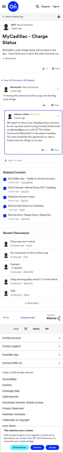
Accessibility (9, 379)
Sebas (26, 294)
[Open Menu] (59, 17)
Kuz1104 (25, 191)
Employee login (28, 317)
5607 (13, 25)
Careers (7, 385)
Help (12, 290)
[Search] (37, 6)
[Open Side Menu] (4, 6)
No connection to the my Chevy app (29, 252)
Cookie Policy (25, 438)
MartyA (24, 200)
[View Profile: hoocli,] (6, 244)
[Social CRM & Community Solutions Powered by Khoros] (53, 317)
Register (46, 6)
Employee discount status (21, 196)
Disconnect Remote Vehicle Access (22, 402)
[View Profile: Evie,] (6, 255)
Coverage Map (10, 390)
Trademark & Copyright (15, 420)
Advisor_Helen (21, 114)
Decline (37, 447)
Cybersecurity (10, 396)
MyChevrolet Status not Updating (25, 205)
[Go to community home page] (13, 6)
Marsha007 (16, 87)
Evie (26, 257)
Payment (15, 264)
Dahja (22, 209)
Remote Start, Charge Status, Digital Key (29, 214)
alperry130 (28, 272)
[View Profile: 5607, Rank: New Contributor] (6, 26)
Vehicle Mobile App (14, 16)
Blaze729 (28, 283)
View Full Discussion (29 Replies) (19, 80)
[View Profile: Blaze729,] (6, 282)
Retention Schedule (13, 414)
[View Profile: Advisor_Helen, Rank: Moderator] (10, 116)
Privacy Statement (13, 408)
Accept (52, 447)
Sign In (56, 6)
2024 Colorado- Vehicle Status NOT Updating (32, 187)
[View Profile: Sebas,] (6, 293)
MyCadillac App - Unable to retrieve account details (31, 178)
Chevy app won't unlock (22, 241)
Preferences (19, 447)
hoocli (29, 245)
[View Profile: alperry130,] (6, 267)
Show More (10, 58)
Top (7, 318)
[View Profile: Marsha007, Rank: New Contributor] (6, 89)
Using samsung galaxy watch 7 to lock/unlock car (33, 279)
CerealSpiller (27, 182)
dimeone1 (25, 219)
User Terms (9, 425)
